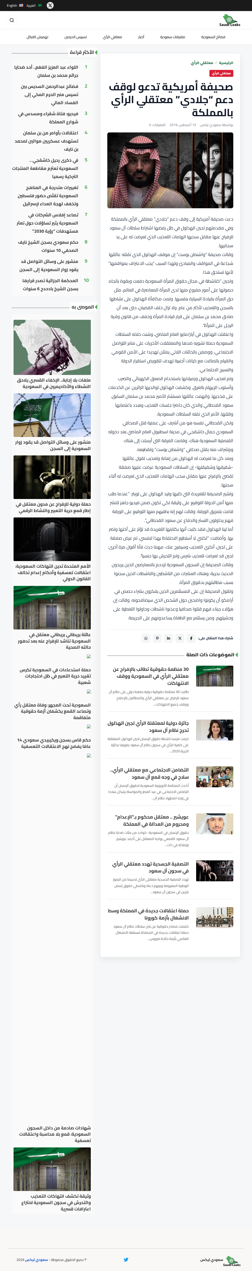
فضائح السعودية (213, 36)
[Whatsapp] (146, 638)
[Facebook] (191, 638)
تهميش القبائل (37, 36)
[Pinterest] (157, 638)
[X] (179, 638)
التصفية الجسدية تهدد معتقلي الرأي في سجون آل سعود (150, 867)
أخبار (141, 36)
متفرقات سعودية (172, 36)
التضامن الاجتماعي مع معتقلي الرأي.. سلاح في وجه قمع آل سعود (149, 773)
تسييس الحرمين (75, 36)
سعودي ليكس (36, 1259)
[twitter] (50, 5)
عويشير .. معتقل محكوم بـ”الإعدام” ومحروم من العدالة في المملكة (152, 820)
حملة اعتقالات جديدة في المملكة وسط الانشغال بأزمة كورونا (148, 914)
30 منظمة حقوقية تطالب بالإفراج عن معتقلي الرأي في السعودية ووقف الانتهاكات (151, 676)
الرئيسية (226, 62)
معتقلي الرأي (112, 36)
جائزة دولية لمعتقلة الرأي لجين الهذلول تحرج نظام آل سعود (148, 727)
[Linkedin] (168, 638)
